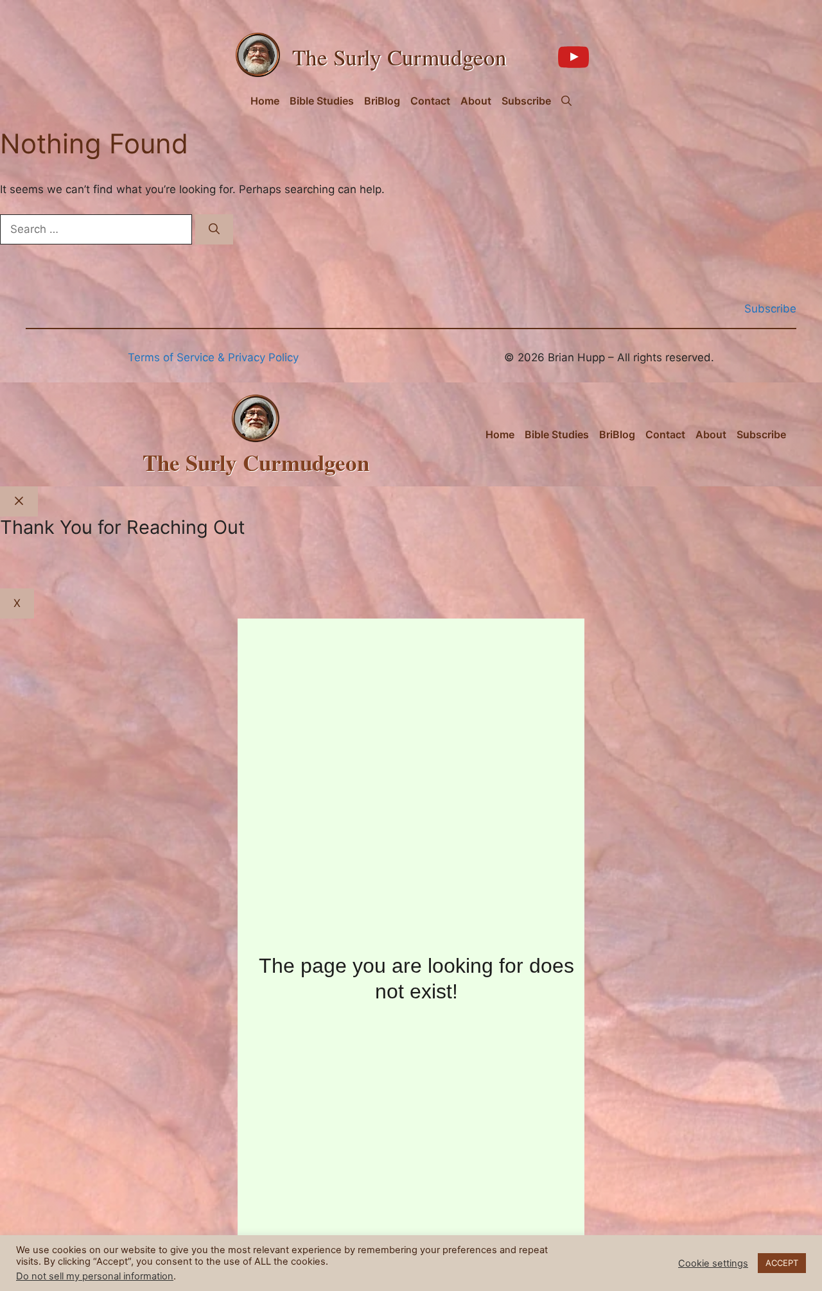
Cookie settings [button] (713, 1263)
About (475, 100)
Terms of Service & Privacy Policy (213, 357)
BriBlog (382, 100)
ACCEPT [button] (781, 1263)
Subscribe (526, 100)
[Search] (214, 229)
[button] (566, 100)
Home (264, 100)
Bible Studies (322, 100)
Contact (430, 100)
